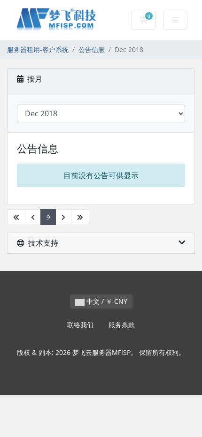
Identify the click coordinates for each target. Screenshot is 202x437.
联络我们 (80, 324)
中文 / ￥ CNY (106, 301)
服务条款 (122, 324)
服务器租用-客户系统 (38, 49)
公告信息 (91, 49)
